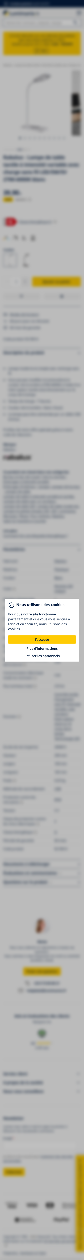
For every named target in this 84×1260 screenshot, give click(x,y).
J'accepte (42, 639)
